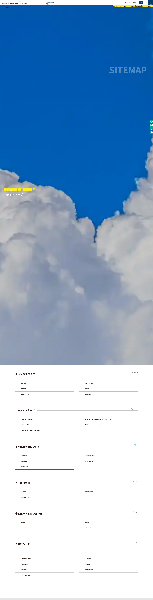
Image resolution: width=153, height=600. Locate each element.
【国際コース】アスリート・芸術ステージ (30, 430)
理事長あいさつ (24, 461)
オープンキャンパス (25, 528)
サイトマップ (88, 553)
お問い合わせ (134, 2)
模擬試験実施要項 (89, 492)
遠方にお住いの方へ (89, 569)
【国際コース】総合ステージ (27, 425)
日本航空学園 (24, 455)
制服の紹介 (23, 388)
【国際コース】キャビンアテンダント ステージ (95, 425)
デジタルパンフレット (26, 497)
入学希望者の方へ (25, 564)
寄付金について (24, 466)
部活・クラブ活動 (89, 383)
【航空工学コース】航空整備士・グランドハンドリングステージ (99, 419)
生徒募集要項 (24, 492)
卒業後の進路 (88, 394)
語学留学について (89, 461)
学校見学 (23, 522)
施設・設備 (23, 383)
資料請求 (87, 522)
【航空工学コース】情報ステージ (28, 419)
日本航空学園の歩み (89, 455)
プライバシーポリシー (26, 558)
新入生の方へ (88, 564)
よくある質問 (127, 2)
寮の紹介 (87, 388)
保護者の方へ (24, 569)
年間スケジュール (25, 394)
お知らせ (23, 553)
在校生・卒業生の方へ (26, 575)
